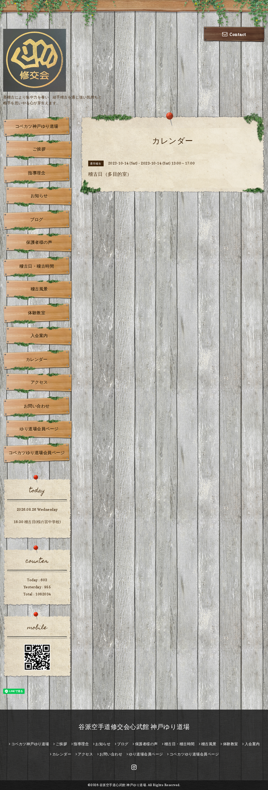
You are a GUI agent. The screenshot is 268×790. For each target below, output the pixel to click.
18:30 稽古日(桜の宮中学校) (37, 521)
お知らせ (39, 195)
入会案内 (39, 335)
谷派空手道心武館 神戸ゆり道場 (122, 785)
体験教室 (36, 312)
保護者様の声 (39, 242)
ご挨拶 (39, 149)
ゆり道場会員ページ (39, 428)
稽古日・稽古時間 (36, 266)
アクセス (39, 382)
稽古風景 (39, 289)
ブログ (36, 219)
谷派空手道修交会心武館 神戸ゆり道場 (134, 727)
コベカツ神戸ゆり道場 (36, 126)
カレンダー (37, 359)
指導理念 (36, 172)
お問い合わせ (37, 406)
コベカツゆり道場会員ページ (37, 452)
